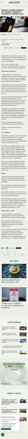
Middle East (4, 407)
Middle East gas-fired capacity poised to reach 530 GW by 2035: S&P (10, 352)
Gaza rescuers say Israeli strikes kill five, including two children (9, 328)
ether (15, 254)
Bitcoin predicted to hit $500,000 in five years (11, 281)
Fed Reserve (22, 254)
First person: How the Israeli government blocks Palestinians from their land (9, 411)
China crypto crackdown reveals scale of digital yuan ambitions (12, 305)
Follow (24, 47)
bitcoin (7, 252)
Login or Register (6, 429)
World (3, 398)
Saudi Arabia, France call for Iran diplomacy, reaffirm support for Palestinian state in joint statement (10, 402)
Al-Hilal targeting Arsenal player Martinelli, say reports (9, 333)
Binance (14, 252)
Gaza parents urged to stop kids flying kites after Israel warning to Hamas (10, 341)
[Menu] (1, 2)
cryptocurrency (6, 254)
